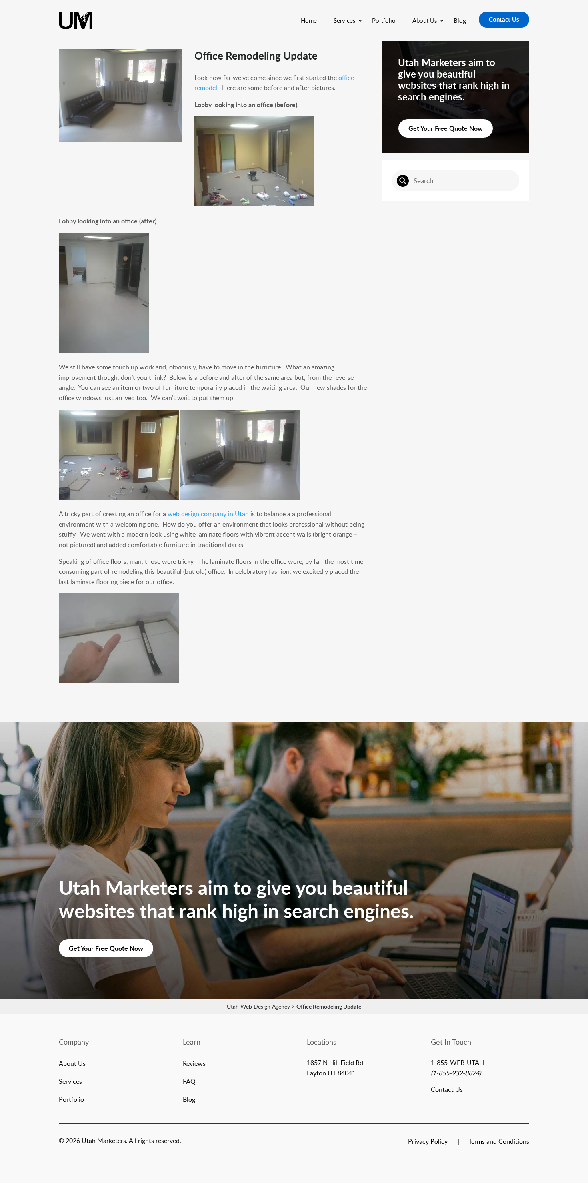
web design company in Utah (208, 513)
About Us (424, 20)
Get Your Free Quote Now (445, 128)
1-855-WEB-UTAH (457, 1062)
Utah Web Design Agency (258, 1006)
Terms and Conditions (498, 1142)
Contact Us (504, 19)
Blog (460, 20)
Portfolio (384, 20)
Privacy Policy (428, 1142)
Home (309, 20)
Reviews (194, 1064)
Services (344, 20)
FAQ (189, 1082)
